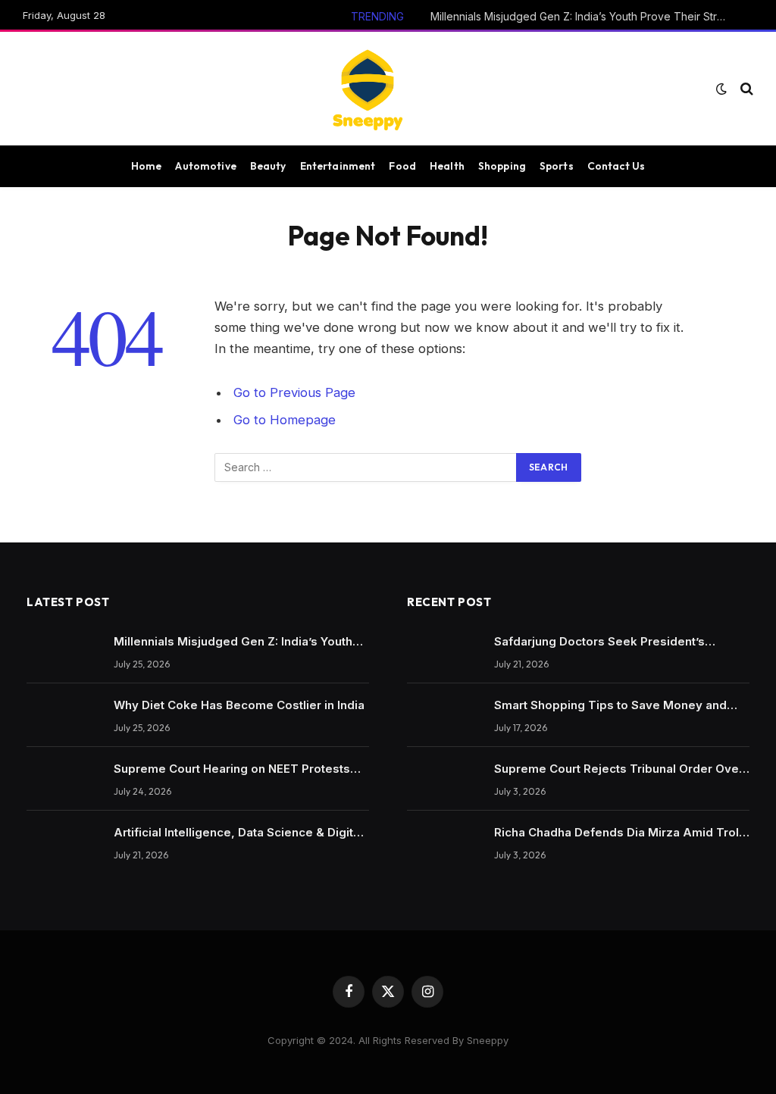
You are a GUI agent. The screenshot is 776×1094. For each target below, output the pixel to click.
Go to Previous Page (294, 392)
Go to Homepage (284, 419)
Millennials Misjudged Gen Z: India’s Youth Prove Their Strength (582, 16)
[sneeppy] (368, 88)
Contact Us (616, 166)
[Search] (745, 89)
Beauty (268, 166)
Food (402, 166)
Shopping (502, 166)
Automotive (205, 166)
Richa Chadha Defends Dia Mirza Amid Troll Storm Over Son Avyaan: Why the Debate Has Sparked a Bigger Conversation (618, 832)
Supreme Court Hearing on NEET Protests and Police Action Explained (232, 769)
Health (447, 166)
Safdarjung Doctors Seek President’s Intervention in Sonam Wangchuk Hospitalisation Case (599, 641)
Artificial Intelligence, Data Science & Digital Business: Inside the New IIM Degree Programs (238, 832)
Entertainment (338, 166)
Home (146, 166)
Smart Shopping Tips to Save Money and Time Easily (610, 705)
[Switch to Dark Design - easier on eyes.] (721, 89)
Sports (557, 166)
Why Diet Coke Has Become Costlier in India (239, 705)
